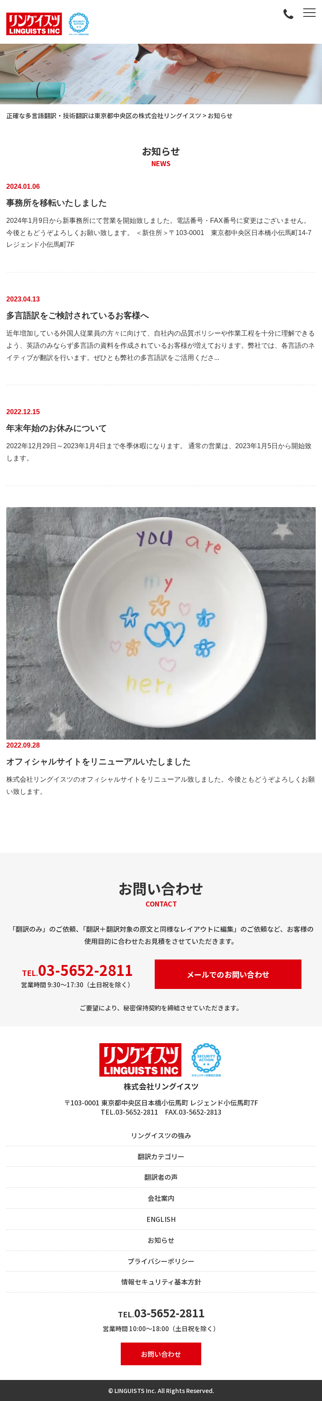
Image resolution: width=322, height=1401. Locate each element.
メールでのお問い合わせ (228, 974)
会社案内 (161, 1198)
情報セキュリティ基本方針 (161, 1282)
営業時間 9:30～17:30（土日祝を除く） (77, 974)
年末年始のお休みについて (56, 428)
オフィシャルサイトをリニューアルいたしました (98, 761)
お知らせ (161, 1240)
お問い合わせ (161, 1354)
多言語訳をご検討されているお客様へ (77, 315)
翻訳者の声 (161, 1177)
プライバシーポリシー (161, 1261)
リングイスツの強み (161, 1135)
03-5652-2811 (169, 1312)
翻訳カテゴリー (161, 1156)
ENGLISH (161, 1219)
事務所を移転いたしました (56, 202)
